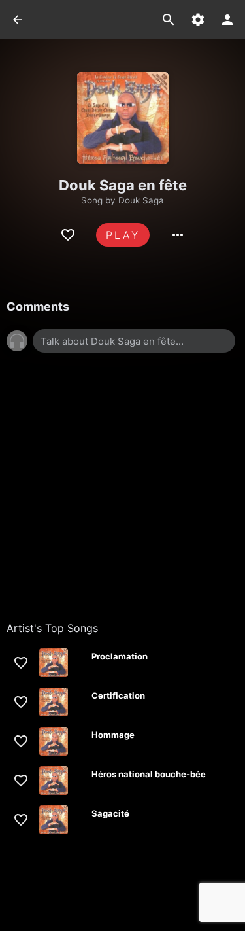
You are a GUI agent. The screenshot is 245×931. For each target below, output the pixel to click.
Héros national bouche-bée (148, 774)
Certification (118, 695)
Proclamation (119, 656)
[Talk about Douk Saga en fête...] (134, 341)
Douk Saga (141, 200)
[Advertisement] (122, 500)
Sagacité (110, 813)
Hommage (113, 734)
